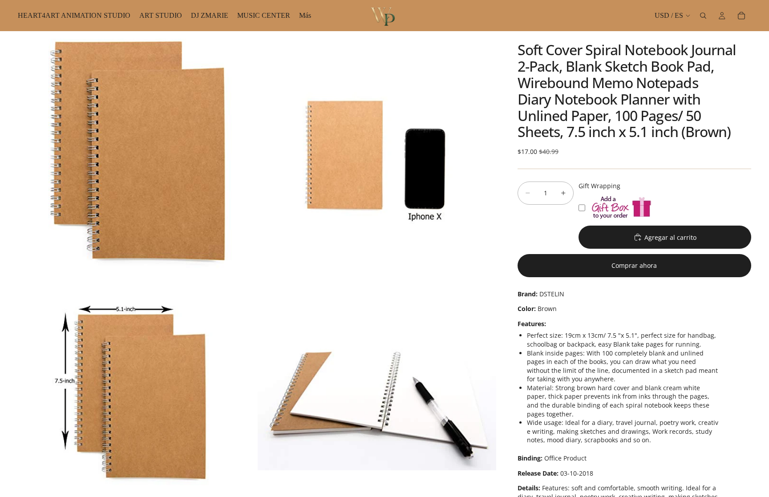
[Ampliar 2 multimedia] (377, 150)
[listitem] (305, 15)
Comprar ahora (634, 265)
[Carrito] (741, 15)
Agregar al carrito (670, 237)
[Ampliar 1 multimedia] (137, 150)
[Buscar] (703, 15)
